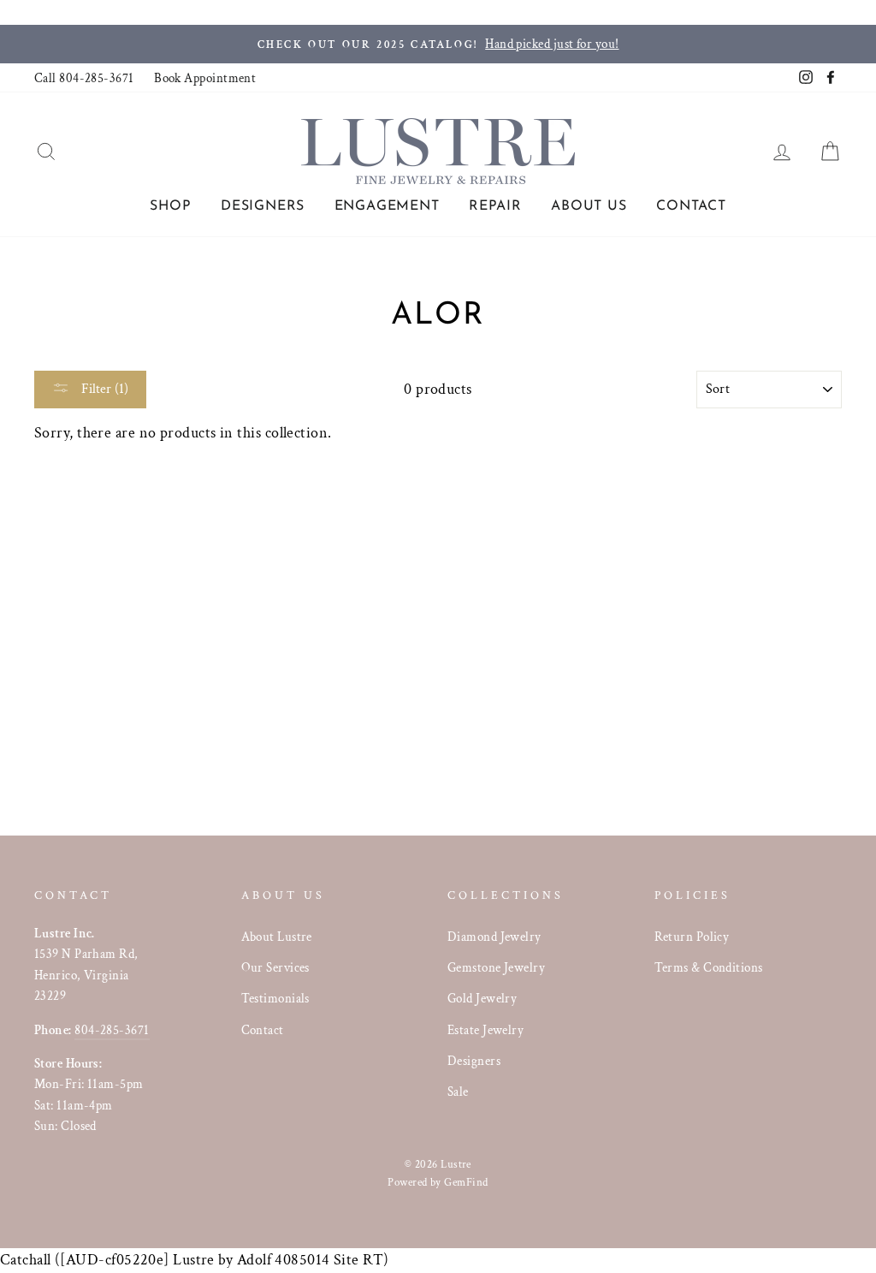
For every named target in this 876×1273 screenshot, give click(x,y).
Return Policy (692, 936)
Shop (170, 206)
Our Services (275, 967)
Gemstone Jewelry (496, 967)
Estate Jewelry (485, 1029)
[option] (438, 44)
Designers (263, 206)
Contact (691, 206)
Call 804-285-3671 (84, 77)
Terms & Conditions (708, 967)
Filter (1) (103, 389)
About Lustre (276, 936)
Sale (458, 1091)
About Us (588, 206)
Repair (495, 206)
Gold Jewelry (482, 998)
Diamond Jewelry (494, 936)
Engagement (387, 206)
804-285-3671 (111, 1029)
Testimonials (275, 998)
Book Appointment (205, 77)
